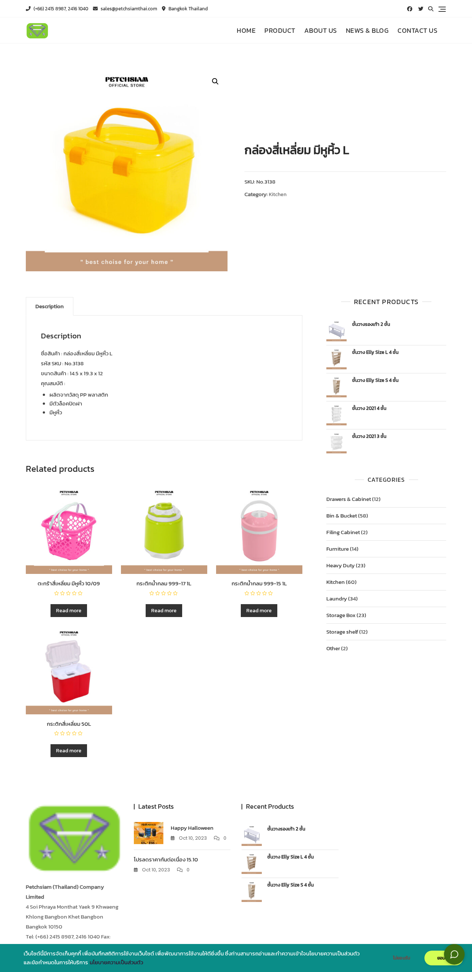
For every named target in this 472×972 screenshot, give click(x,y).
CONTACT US (417, 30)
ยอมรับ (443, 958)
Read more (68, 610)
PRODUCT (279, 30)
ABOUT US (320, 30)
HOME (246, 30)
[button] (215, 81)
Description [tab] (49, 306)
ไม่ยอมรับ (401, 958)
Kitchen (278, 194)
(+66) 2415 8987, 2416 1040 (60, 8)
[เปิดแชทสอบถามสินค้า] (454, 954)
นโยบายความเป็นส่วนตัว (116, 962)
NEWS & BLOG (367, 30)
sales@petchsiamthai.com (128, 8)
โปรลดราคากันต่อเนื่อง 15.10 (166, 859)
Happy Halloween (192, 827)
